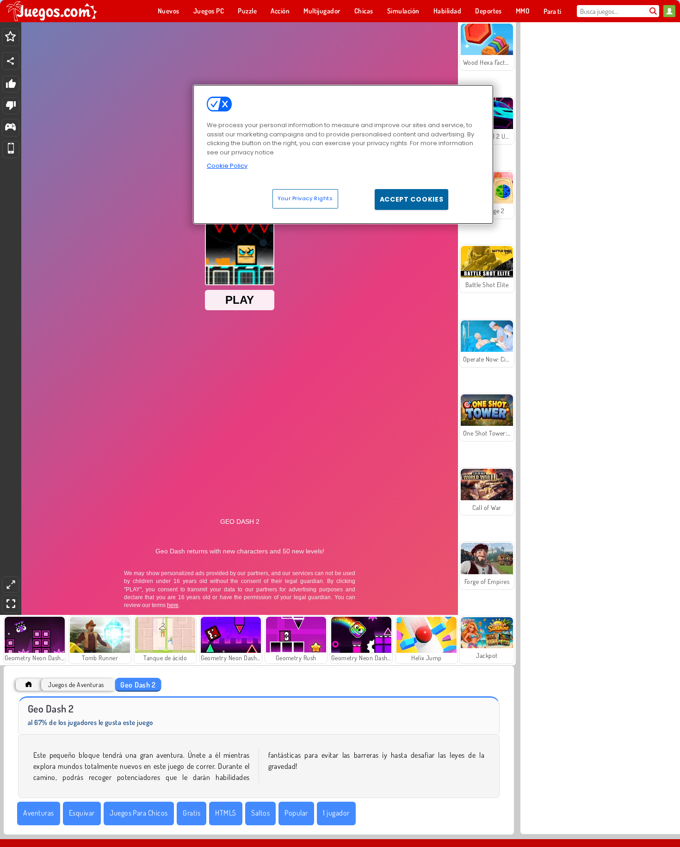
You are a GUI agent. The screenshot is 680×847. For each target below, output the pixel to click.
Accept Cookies (412, 199)
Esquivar (82, 812)
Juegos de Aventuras (76, 684)
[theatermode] (10, 585)
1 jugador (336, 812)
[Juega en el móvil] (10, 149)
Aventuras (38, 812)
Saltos (260, 812)
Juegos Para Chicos (139, 812)
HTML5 (225, 812)
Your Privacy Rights (305, 198)
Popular (296, 812)
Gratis (191, 812)
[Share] (10, 61)
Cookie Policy (227, 165)
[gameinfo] (10, 128)
